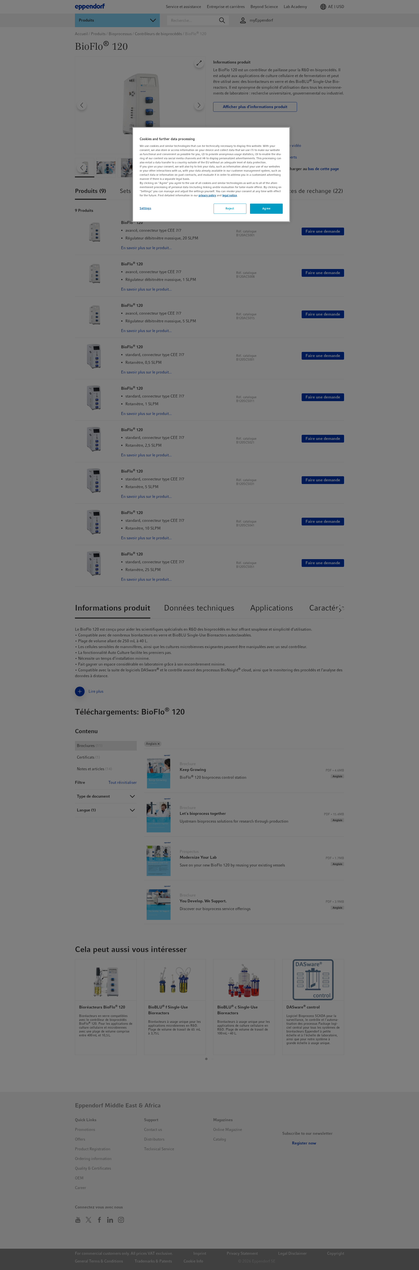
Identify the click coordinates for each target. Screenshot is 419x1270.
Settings (145, 208)
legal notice (229, 195)
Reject (230, 208)
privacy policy (207, 195)
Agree (266, 208)
